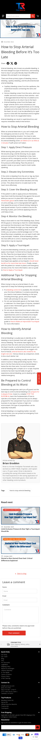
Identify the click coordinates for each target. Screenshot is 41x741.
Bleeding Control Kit (7, 700)
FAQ (2, 660)
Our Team (4, 656)
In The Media (5, 672)
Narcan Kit (4, 702)
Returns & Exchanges (7, 668)
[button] (3, 16)
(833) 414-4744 (5, 688)
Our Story (4, 654)
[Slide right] (40, 644)
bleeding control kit (14, 290)
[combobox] (20, 16)
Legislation (4, 664)
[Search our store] (33, 16)
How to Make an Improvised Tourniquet (24, 321)
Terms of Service (6, 674)
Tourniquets (5, 708)
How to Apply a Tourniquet (12, 270)
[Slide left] (1, 644)
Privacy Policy (5, 676)
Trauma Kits (5, 706)
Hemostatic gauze (7, 201)
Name (4, 587)
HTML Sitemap (5, 678)
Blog (2, 658)
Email (4, 596)
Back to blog (21, 573)
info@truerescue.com (7, 686)
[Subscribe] (37, 727)
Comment (6, 605)
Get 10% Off (39, 378)
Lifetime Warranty (6, 670)
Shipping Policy (5, 666)
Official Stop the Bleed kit (9, 704)
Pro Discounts (5, 662)
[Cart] (38, 16)
